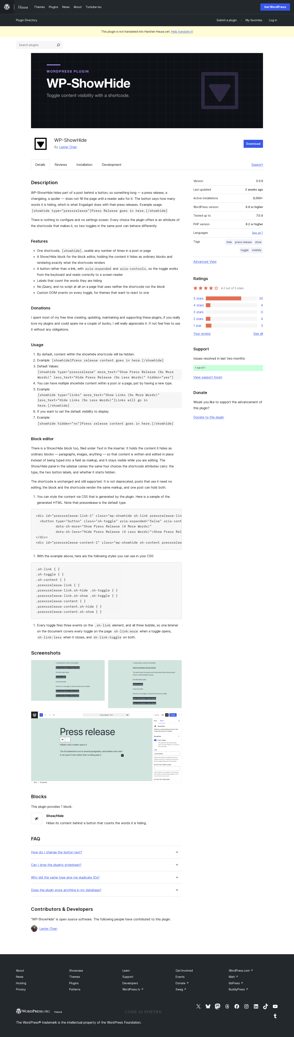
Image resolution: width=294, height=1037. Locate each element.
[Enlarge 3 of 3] (176, 717)
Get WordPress (275, 7)
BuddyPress (238, 989)
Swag (181, 989)
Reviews (61, 165)
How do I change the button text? (56, 852)
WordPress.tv (133, 989)
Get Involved (184, 970)
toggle (245, 250)
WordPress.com (241, 970)
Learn (126, 970)
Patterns (74, 989)
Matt (233, 976)
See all (258, 334)
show (258, 242)
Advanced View (205, 262)
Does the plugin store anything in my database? (66, 890)
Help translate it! (182, 31)
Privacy (21, 989)
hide (229, 242)
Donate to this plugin (208, 417)
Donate (182, 983)
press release (243, 242)
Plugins (74, 983)
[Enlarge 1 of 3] (99, 665)
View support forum (207, 377)
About (20, 970)
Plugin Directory (26, 20)
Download (253, 143)
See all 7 (257, 232)
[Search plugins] (58, 45)
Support (257, 165)
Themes (74, 976)
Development (111, 165)
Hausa (58, 1011)
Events (180, 976)
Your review (202, 334)
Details (40, 165)
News (19, 976)
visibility (256, 250)
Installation (84, 165)
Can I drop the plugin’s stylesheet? (56, 865)
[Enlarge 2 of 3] (176, 665)
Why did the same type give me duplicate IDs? (65, 877)
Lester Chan (68, 147)
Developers (130, 983)
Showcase (76, 970)
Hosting (21, 983)
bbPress (236, 983)
